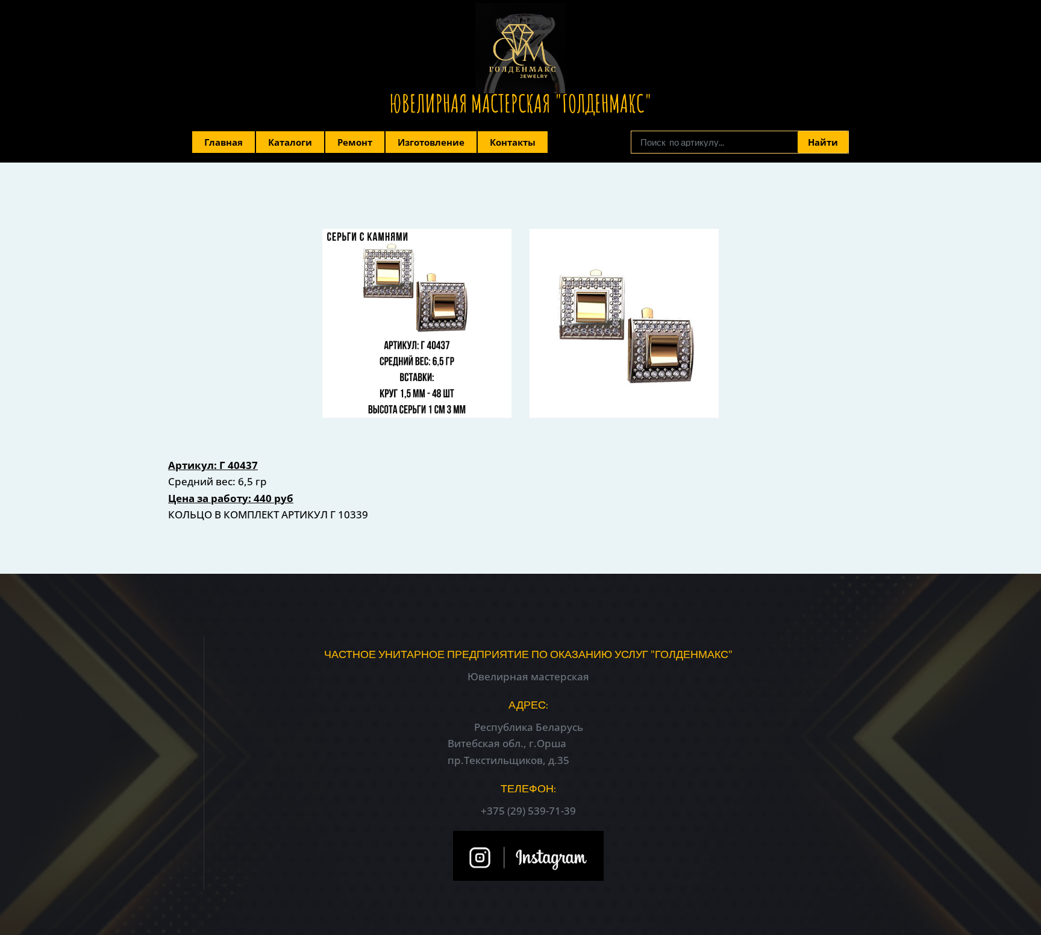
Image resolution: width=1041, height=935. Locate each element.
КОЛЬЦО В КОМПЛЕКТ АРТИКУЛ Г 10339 (268, 514)
